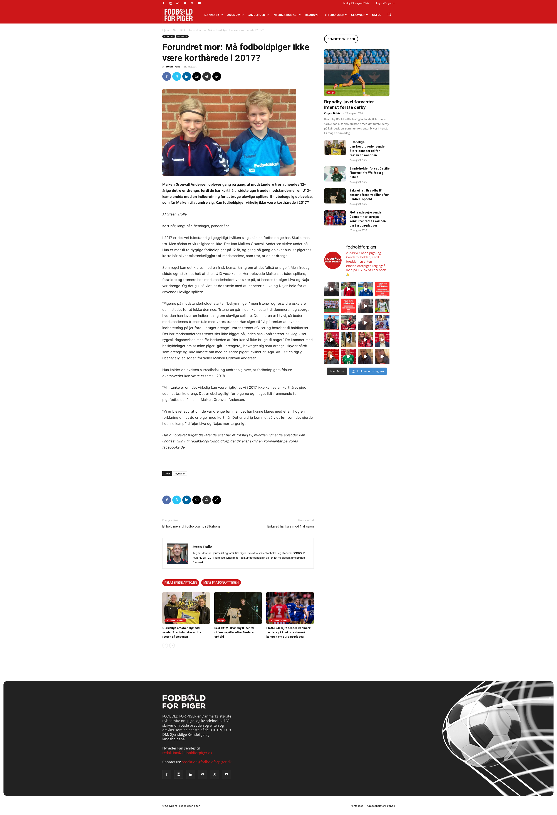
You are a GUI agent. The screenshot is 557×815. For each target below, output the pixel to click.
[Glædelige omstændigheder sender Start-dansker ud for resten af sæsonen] (186, 608)
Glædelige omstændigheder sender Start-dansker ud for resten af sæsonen (181, 632)
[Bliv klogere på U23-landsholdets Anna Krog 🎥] (365, 322)
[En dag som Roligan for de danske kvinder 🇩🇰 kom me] (348, 322)
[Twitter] (192, 3)
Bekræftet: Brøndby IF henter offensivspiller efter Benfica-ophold (234, 632)
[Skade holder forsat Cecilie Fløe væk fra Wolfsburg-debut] (335, 173)
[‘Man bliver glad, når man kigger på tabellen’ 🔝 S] (331, 339)
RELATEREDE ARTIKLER (180, 582)
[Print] (206, 76)
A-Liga (221, 620)
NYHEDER (179, 30)
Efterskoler (334, 15)
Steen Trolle (173, 66)
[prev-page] (165, 645)
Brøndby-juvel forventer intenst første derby (349, 104)
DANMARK (211, 15)
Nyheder (180, 473)
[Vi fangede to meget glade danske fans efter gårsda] (365, 339)
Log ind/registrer (385, 3)
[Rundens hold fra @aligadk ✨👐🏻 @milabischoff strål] (348, 306)
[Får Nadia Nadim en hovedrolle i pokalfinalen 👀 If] (365, 289)
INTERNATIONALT (285, 15)
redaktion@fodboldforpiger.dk (187, 752)
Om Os (376, 15)
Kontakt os (357, 806)
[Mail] (185, 3)
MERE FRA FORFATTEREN (221, 582)
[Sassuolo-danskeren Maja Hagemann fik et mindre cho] (382, 306)
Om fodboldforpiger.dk (381, 806)
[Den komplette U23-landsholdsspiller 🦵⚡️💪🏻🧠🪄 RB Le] (331, 289)
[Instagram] (170, 3)
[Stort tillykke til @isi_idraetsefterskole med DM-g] (331, 306)
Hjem (165, 30)
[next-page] (172, 645)
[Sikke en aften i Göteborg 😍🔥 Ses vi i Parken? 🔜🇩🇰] (348, 339)
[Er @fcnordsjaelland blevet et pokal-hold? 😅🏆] (348, 289)
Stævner (358, 15)
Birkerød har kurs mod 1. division (290, 526)
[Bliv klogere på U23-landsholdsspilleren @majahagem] (365, 306)
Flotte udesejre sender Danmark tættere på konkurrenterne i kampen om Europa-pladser (288, 632)
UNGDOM (233, 15)
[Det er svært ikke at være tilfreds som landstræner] (382, 339)
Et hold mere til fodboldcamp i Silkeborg (191, 526)
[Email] (196, 76)
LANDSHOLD (256, 15)
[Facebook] (163, 3)
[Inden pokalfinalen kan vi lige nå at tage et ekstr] (382, 289)
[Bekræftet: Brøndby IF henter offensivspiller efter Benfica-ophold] (238, 608)
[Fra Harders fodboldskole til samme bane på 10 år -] (365, 356)
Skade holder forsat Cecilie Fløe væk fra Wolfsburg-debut (369, 173)
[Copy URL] (216, 76)
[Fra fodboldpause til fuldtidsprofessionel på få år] (382, 322)
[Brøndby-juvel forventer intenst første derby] (356, 72)
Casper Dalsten (333, 113)
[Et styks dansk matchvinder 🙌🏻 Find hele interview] (331, 356)
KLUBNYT (312, 15)
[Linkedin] (177, 3)
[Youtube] (199, 3)
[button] (389, 15)
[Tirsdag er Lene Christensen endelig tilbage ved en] (382, 356)
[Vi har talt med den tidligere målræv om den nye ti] (331, 322)
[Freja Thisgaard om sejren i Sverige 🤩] (348, 356)
